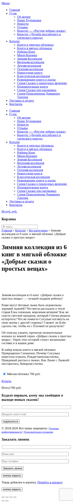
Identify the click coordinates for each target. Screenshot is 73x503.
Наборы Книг (26, 51)
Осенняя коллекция (30, 69)
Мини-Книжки (27, 55)
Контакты (15, 104)
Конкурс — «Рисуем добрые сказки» (41, 30)
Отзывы (22, 27)
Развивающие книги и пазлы (36, 79)
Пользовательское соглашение (38, 432)
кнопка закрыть (12, 475)
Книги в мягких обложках (34, 48)
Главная (14, 9)
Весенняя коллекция (30, 62)
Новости (23, 23)
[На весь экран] (7, 497)
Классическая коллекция (33, 76)
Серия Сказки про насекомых (36, 90)
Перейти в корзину (50, 482)
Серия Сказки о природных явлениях (42, 83)
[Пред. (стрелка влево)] (3, 500)
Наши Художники (29, 20)
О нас (13, 13)
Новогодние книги (29, 72)
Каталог (14, 41)
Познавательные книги (32, 86)
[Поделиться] (10, 497)
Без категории (38, 230)
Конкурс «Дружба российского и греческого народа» (39, 36)
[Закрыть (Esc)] (14, 497)
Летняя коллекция (29, 65)
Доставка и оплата (21, 100)
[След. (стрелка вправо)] (7, 500)
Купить (6, 381)
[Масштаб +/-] (3, 497)
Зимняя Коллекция (29, 58)
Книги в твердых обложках (35, 44)
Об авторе (24, 16)
